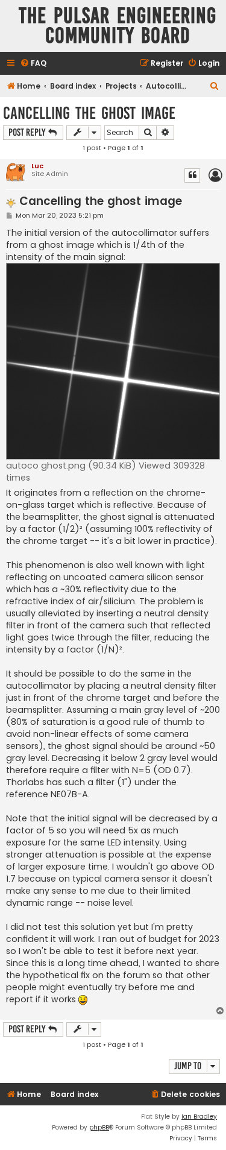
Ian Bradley (199, 1116)
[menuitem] (33, 63)
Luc (37, 166)
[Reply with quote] (192, 175)
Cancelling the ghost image (89, 113)
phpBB (99, 1127)
